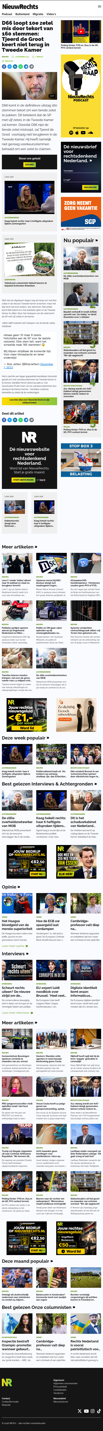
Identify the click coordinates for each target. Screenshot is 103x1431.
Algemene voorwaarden (65, 1383)
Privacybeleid (60, 1386)
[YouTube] (83, 132)
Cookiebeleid (59, 1390)
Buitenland (22, 14)
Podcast (7, 14)
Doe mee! (29, 165)
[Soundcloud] (90, 132)
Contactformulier (10, 1401)
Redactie (6, 1405)
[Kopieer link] (31, 66)
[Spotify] (71, 132)
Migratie (38, 14)
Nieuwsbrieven (60, 1401)
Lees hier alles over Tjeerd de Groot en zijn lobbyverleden (29, 401)
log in (42, 480)
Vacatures (58, 1393)
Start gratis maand (23, 480)
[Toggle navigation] (99, 6)
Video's (51, 14)
